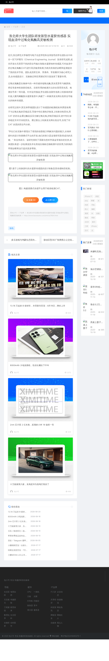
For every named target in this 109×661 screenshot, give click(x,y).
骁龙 (86, 218)
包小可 (13, 46)
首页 (8, 27)
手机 (93, 205)
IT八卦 (53, 592)
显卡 (93, 222)
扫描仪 (36, 601)
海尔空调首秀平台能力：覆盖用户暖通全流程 (96, 269)
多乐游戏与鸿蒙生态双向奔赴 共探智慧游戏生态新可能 (37, 239)
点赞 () (51, 200)
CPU (29, 592)
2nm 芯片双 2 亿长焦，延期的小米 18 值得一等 (32, 424)
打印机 (30, 601)
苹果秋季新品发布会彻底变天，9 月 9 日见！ (18, 536)
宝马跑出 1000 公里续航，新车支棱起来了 (93, 129)
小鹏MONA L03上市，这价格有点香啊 (18, 555)
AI (92, 213)
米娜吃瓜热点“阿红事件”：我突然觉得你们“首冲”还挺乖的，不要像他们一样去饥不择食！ (96, 251)
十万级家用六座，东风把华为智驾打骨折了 (29, 484)
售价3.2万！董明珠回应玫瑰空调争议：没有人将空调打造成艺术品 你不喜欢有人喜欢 (96, 304)
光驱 (35, 596)
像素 (93, 209)
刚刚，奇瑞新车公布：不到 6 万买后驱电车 (93, 106)
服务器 (36, 610)
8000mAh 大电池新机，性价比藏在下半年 (29, 365)
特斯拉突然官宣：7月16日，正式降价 (18, 550)
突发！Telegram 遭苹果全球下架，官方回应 (18, 540)
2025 (87, 222)
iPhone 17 (88, 196)
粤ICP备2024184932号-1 (71, 636)
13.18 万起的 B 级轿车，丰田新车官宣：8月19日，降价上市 (37, 305)
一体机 (36, 592)
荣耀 (92, 201)
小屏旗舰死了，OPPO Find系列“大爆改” (93, 140)
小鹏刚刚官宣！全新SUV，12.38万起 (18, 545)
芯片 (86, 230)
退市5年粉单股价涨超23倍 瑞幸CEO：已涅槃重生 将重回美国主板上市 (96, 287)
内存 (86, 205)
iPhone (94, 226)
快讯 (11, 228)
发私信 (94, 80)
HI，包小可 (9, 2)
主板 (29, 596)
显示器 (30, 610)
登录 (101, 11)
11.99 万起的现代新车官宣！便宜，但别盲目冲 (93, 117)
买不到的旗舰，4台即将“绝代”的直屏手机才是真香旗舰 (93, 152)
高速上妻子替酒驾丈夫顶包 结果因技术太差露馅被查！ (96, 322)
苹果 (93, 218)
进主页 (100, 81)
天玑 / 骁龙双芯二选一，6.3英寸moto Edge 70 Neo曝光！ (18, 531)
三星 (86, 226)
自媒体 (53, 623)
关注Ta (88, 80)
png (86, 201)
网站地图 (55, 636)
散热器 (30, 605)
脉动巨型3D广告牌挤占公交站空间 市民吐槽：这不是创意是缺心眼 (75, 239)
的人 (86, 209)
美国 (86, 213)
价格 (98, 213)
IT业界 (15, 27)
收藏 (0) (31, 200)
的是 (97, 196)
